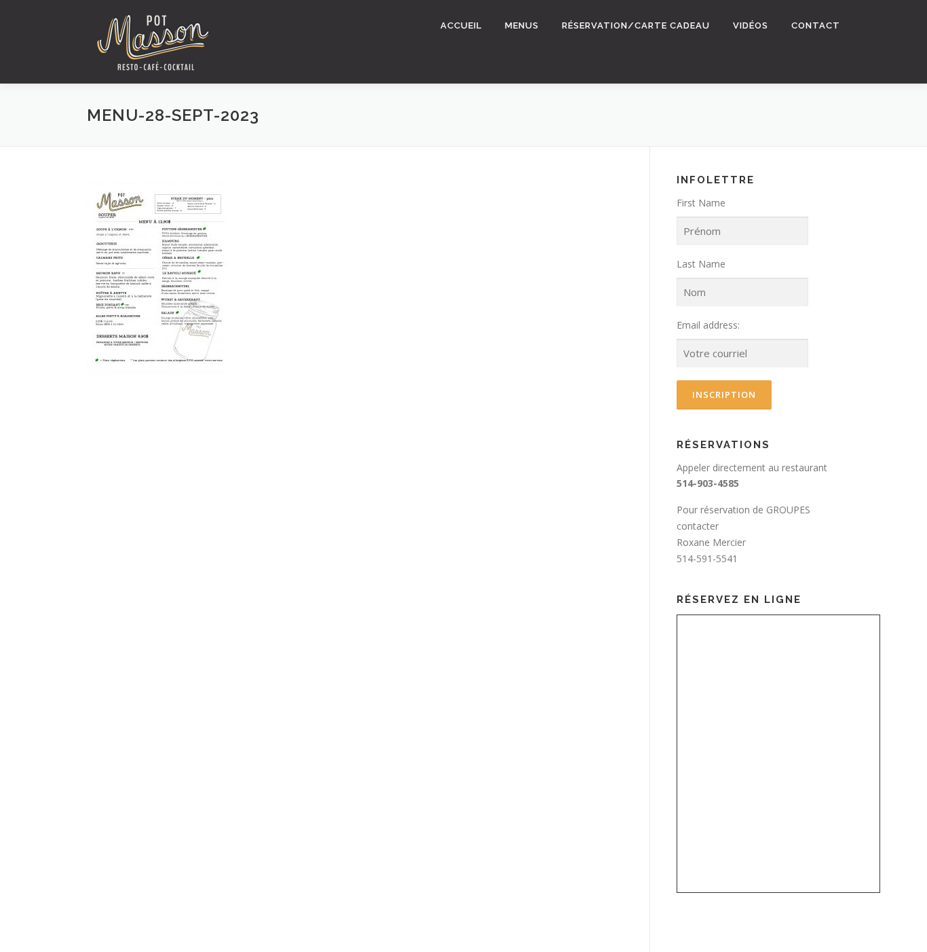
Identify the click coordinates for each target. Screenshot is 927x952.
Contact (815, 25)
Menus (522, 25)
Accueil (461, 25)
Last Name (701, 263)
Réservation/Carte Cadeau (636, 25)
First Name (701, 202)
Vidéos (750, 25)
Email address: (708, 324)
